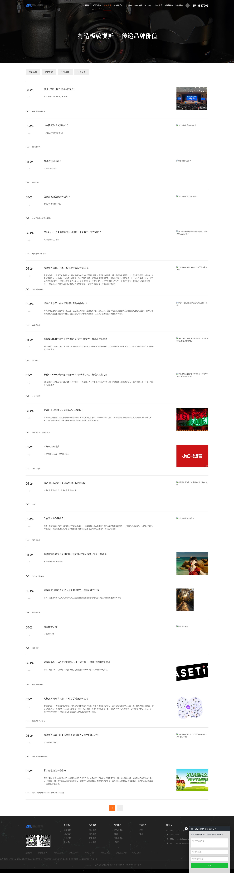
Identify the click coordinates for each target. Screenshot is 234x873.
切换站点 (179, 5)
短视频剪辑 (36, 612)
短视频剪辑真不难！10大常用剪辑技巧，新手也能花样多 (71, 590)
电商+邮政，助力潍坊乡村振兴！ (60, 88)
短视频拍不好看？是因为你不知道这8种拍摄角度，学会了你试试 (75, 553)
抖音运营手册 (50, 626)
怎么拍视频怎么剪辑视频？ (57, 196)
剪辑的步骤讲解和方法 (52, 204)
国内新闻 (49, 71)
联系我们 (169, 5)
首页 (87, 5)
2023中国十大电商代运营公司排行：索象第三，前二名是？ (72, 232)
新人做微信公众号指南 (55, 770)
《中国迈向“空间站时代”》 (56, 125)
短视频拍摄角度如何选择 (53, 561)
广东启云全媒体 (121, 853)
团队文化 (67, 834)
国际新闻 (33, 71)
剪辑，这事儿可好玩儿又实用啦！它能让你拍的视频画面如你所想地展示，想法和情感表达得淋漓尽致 (82, 597)
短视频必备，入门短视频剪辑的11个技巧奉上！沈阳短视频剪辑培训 (77, 662)
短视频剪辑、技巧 (38, 721)
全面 (33, 504)
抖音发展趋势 (49, 634)
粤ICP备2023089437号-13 (132, 864)
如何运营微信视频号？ (55, 518)
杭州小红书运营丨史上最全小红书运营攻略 (65, 482)
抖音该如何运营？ (52, 160)
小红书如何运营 (51, 446)
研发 (141, 830)
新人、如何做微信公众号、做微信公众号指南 (48, 792)
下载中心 (148, 5)
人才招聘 (128, 5)
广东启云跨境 (105, 853)
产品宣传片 (118, 830)
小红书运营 (36, 360)
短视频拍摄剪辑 (37, 289)
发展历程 (67, 838)
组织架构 (67, 830)
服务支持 (138, 5)
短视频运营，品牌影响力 (41, 432)
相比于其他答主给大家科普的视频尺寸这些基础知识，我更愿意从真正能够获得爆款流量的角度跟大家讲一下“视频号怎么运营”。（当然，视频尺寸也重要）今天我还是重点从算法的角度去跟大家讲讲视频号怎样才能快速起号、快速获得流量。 (98, 527)
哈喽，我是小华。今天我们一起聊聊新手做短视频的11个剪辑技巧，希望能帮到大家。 (76, 669)
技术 (141, 834)
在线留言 (159, 5)
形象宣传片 (118, 838)
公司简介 (97, 5)
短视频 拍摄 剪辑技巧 (40, 756)
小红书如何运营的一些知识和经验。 (57, 454)
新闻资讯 (107, 5)
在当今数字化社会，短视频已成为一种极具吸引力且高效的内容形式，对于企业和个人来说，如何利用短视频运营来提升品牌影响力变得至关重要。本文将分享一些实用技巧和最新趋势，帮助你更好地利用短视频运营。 (97, 419)
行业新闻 (65, 71)
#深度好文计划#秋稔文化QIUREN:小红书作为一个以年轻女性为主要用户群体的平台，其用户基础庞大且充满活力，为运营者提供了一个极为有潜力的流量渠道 (99, 347)
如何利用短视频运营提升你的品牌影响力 (63, 410)
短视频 (116, 842)
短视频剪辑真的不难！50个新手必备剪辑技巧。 (67, 267)
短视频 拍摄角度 (38, 576)
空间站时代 (36, 147)
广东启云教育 (73, 853)
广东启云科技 (42, 853)
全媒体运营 (36, 325)
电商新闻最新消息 (38, 111)
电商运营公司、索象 (51, 239)
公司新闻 (81, 71)
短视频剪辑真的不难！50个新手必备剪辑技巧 (66, 698)
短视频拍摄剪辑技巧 (51, 742)
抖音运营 (35, 182)
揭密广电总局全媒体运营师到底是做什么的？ (66, 303)
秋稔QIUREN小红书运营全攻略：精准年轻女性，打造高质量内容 (75, 338)
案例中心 (118, 5)
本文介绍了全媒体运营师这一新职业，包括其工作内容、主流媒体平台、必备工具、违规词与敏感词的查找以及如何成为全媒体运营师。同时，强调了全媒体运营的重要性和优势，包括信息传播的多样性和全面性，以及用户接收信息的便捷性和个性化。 (98, 312)
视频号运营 (36, 540)
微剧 (116, 834)
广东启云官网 (58, 853)
